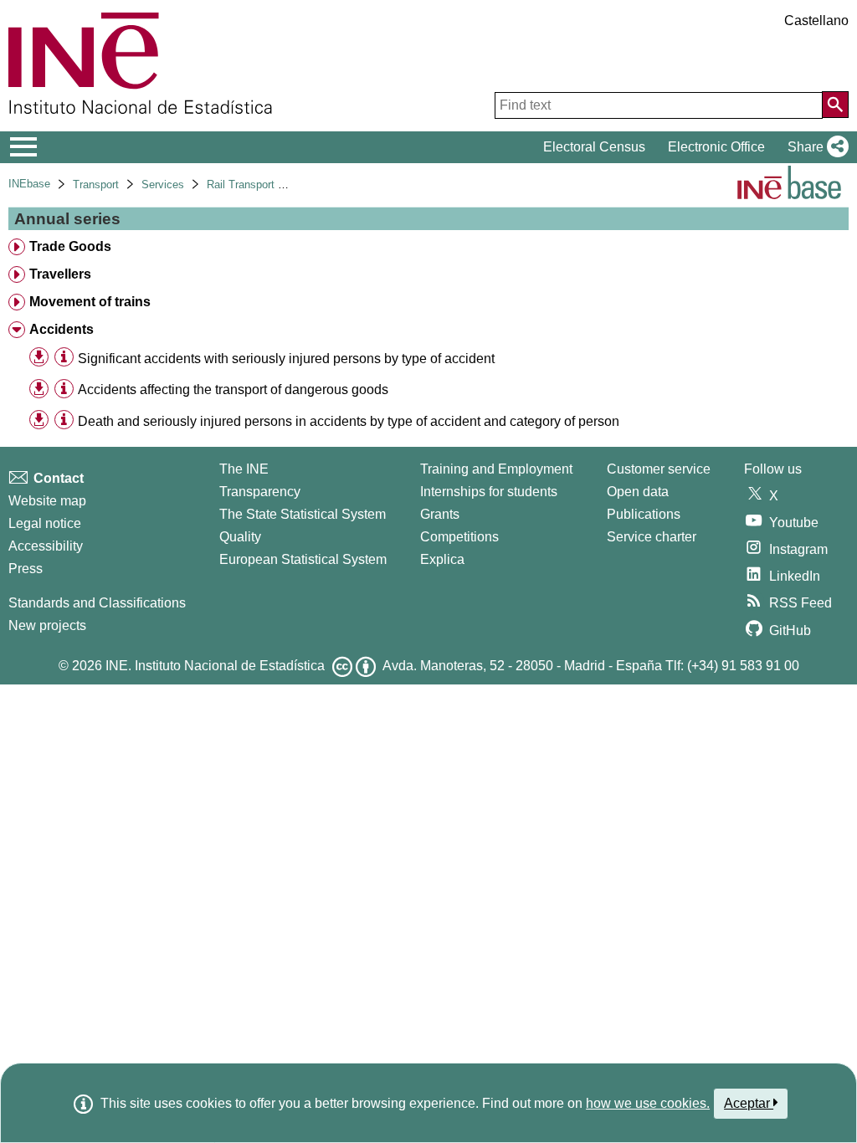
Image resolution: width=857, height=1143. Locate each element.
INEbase (29, 183)
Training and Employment (496, 469)
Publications (643, 514)
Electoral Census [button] (594, 147)
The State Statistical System (302, 514)
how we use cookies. (648, 1103)
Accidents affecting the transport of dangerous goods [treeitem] (233, 389)
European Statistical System (303, 559)
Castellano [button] (816, 20)
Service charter (651, 537)
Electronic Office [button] (716, 147)
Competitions (459, 537)
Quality (240, 537)
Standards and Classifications (97, 603)
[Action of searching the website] (835, 104)
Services (162, 184)
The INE (244, 469)
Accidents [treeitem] (61, 329)
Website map (47, 501)
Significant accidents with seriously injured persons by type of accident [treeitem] (286, 358)
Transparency (259, 491)
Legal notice (44, 523)
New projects (47, 625)
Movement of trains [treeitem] (90, 302)
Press (25, 568)
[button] (815, 147)
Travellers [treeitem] (60, 274)
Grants (439, 514)
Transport (96, 184)
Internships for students (488, 491)
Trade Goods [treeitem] (70, 246)
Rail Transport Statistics (265, 184)
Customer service (659, 469)
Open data (638, 491)
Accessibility (45, 546)
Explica (442, 559)
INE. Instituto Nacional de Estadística (215, 666)
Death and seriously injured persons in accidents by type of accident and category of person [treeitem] (348, 421)
